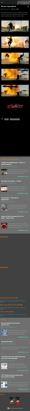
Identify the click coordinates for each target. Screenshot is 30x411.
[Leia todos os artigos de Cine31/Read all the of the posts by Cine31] (12, 405)
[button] (28, 7)
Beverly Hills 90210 (7, 341)
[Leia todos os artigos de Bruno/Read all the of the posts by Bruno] (18, 405)
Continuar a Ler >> (23, 176)
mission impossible (14, 119)
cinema (6, 119)
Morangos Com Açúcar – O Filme (11, 181)
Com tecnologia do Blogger (16, 408)
